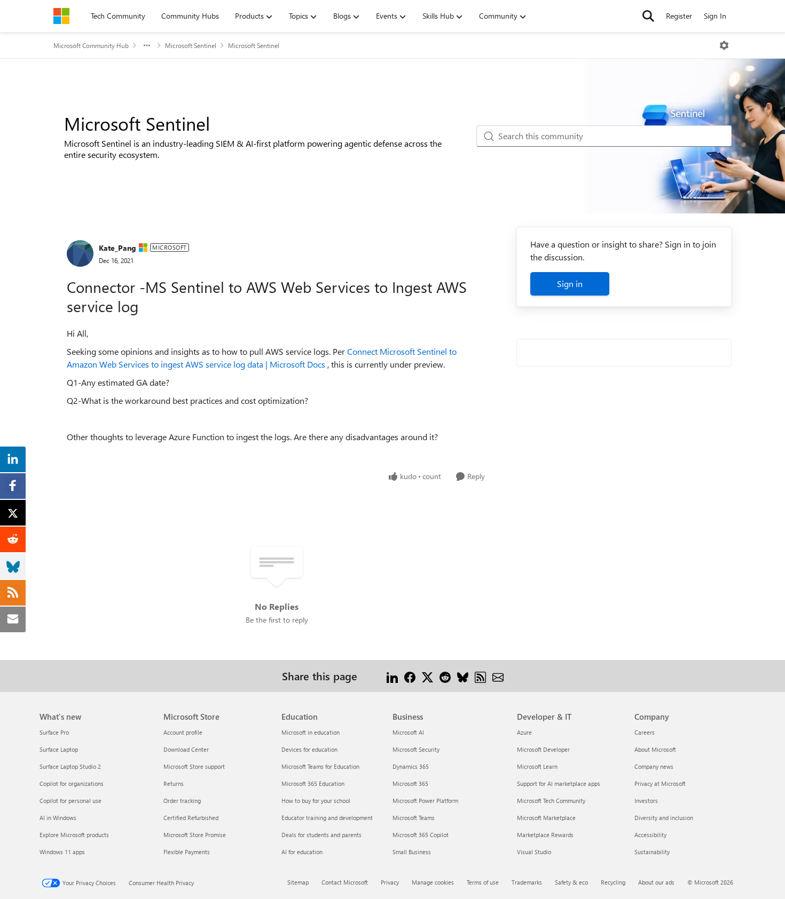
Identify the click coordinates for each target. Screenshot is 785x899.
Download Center (186, 749)
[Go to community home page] (61, 16)
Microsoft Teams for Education (320, 766)
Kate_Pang (117, 248)
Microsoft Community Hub (91, 45)
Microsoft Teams (413, 818)
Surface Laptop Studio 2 (70, 766)
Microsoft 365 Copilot (420, 835)
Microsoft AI (408, 732)
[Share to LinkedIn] (392, 675)
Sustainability (652, 852)
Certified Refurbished (190, 818)
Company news (653, 766)
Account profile (182, 732)
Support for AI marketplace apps (558, 783)
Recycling (613, 882)
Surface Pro (54, 732)
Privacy (390, 882)
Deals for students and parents (321, 835)
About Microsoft (655, 749)
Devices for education (309, 749)
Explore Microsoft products (74, 835)
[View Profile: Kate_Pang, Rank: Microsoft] (80, 253)
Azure (524, 732)
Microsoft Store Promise (194, 835)
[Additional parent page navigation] (146, 45)
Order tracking (182, 801)
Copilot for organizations (72, 783)
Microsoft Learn (537, 766)
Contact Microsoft (344, 882)
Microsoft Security (415, 749)
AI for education (302, 852)
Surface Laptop (59, 749)
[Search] (648, 16)
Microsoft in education (310, 732)
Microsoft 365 (410, 783)
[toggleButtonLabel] (724, 45)
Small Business (411, 852)
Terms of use (483, 882)
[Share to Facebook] (409, 675)
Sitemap (298, 882)
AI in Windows (58, 818)
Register (679, 16)
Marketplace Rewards (545, 835)
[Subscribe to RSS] (480, 675)
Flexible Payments (186, 852)
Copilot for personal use (70, 801)
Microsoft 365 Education (312, 783)
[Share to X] (427, 675)
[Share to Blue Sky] (462, 675)
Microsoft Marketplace (546, 818)
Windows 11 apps (62, 852)
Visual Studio (534, 852)
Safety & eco (571, 882)
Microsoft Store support (194, 766)
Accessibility (650, 835)
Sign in (570, 283)
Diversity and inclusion (663, 818)
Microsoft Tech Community (551, 801)
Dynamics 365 (410, 766)
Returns (173, 783)
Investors (646, 801)
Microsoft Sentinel (190, 45)
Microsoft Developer (543, 749)
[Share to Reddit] (445, 675)
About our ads (656, 882)
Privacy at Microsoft (660, 783)
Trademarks (527, 882)
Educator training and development (327, 818)
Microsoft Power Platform (425, 801)
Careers (644, 732)
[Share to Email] (498, 675)
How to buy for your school (315, 801)
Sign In (715, 16)
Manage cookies (433, 882)
